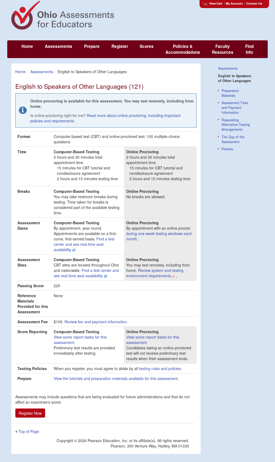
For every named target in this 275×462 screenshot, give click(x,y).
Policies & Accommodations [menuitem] (182, 49)
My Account (234, 3)
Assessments (41, 71)
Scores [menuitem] (147, 46)
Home (20, 71)
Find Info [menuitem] (249, 49)
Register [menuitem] (119, 46)
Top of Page (29, 431)
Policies (227, 149)
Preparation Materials (230, 93)
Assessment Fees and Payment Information (235, 107)
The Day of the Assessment (233, 139)
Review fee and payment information (95, 321)
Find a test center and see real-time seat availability (84, 244)
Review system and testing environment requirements (154, 273)
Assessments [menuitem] (58, 46)
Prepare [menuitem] (92, 46)
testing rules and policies (160, 368)
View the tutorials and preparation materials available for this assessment (116, 378)
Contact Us (254, 3)
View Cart (215, 3)
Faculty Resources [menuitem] (222, 49)
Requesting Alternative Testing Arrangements (236, 125)
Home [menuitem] (27, 46)
